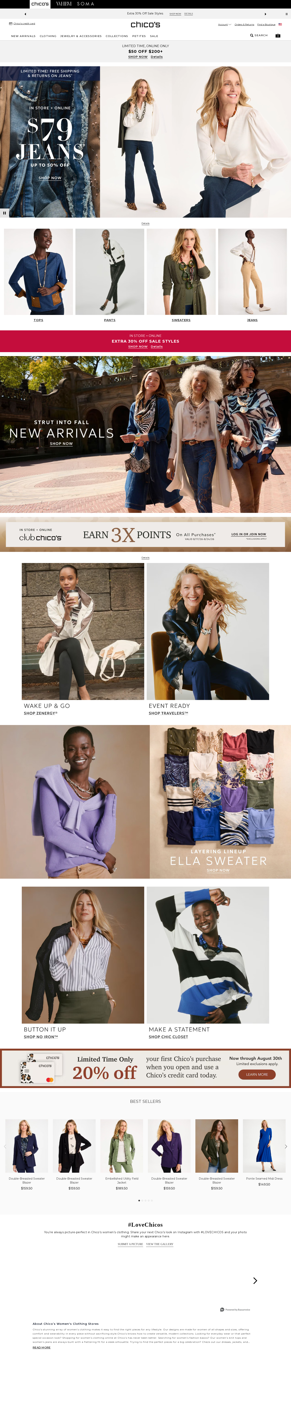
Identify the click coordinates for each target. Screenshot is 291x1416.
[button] (278, 35)
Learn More (188, 13)
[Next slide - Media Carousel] (255, 1281)
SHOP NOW (138, 57)
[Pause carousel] (286, 14)
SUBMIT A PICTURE (130, 1244)
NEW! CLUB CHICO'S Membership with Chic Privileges (135, 13)
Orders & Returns (244, 24)
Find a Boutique (266, 24)
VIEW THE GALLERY (159, 1244)
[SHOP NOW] (145, 51)
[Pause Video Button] (4, 213)
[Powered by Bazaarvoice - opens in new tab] (235, 1310)
